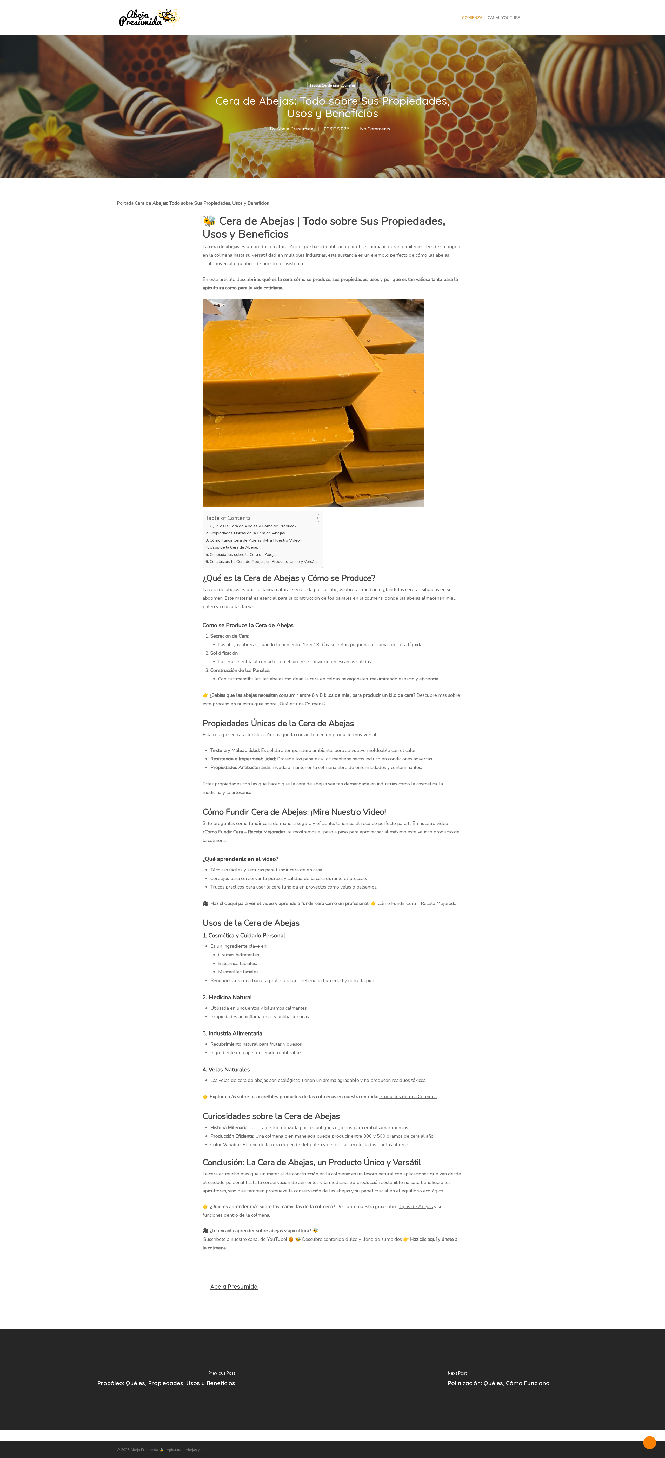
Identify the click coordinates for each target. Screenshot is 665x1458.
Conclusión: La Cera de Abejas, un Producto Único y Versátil (264, 562)
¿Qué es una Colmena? (302, 704)
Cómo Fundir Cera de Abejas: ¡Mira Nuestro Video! (255, 540)
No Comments (375, 129)
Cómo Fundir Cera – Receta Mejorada (417, 903)
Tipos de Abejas (416, 1206)
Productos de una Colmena (332, 85)
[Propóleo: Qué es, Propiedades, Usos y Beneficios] (166, 1379)
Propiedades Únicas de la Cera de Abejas (247, 533)
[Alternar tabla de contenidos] (312, 518)
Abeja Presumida (295, 129)
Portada (125, 203)
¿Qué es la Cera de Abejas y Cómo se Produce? (253, 526)
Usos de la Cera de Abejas (234, 547)
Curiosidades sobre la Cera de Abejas (244, 555)
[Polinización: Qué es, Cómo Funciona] (498, 1379)
